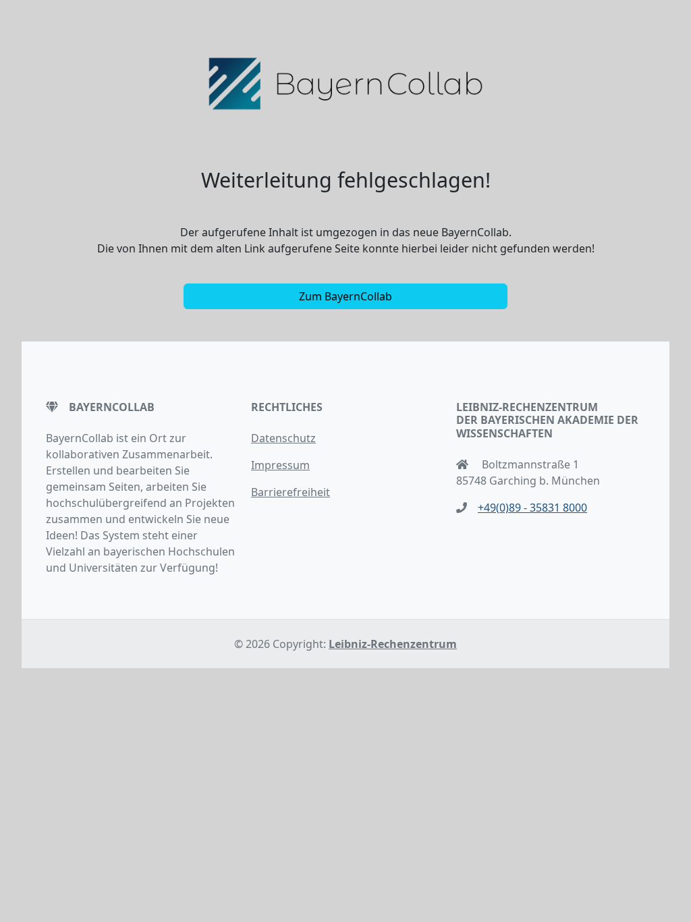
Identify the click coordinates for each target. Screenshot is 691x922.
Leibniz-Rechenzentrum (393, 643)
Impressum (280, 465)
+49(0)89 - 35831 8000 (532, 507)
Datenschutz (283, 438)
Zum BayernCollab (345, 296)
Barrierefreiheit (290, 492)
